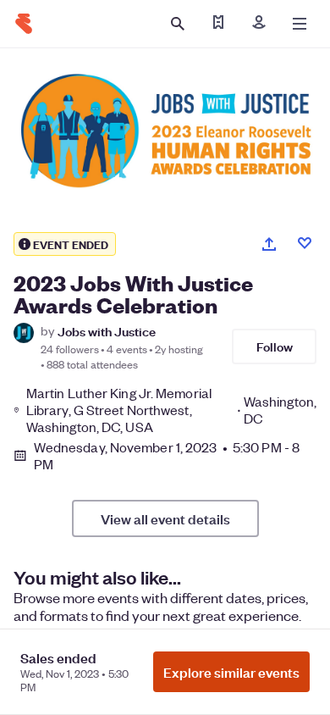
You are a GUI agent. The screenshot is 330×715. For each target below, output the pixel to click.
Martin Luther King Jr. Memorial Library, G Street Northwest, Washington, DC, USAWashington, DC (171, 410)
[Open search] (178, 24)
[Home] (24, 24)
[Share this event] (269, 244)
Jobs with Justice (107, 331)
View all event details (165, 518)
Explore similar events (231, 671)
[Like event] (304, 243)
